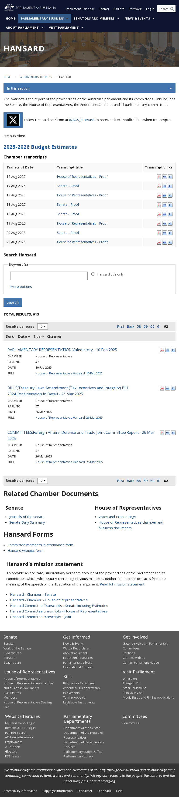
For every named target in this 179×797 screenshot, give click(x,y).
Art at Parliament (134, 688)
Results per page (20, 326)
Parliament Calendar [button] (80, 9)
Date (23, 336)
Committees (130, 723)
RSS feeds (12, 756)
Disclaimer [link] (85, 791)
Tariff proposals (74, 697)
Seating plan (12, 662)
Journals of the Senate (27, 516)
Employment (13, 742)
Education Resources (78, 658)
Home (11, 18)
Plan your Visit (132, 693)
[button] (89, 88)
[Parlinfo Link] (170, 176)
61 (159, 326)
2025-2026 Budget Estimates (40, 146)
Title (37, 336)
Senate (8, 643)
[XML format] (164, 176)
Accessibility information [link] (20, 791)
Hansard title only (110, 274)
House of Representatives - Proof (82, 176)
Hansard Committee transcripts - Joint (40, 616)
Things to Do (131, 683)
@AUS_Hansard (81, 119)
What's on (130, 678)
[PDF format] (159, 176)
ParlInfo (119, 9)
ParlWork (135, 9)
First (120, 326)
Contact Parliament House (141, 662)
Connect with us (134, 658)
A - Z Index (12, 747)
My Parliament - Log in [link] (20, 723)
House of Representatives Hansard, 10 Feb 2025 (69, 373)
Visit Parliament (64, 28)
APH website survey (19, 737)
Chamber (54, 336)
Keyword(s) (18, 264)
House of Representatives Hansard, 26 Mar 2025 (69, 417)
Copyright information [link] (57, 791)
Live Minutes (12, 693)
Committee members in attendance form (40, 544)
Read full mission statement (122, 584)
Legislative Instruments (79, 702)
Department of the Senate (82, 728)
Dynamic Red (12, 653)
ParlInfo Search (16, 732)
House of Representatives (21, 678)
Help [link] (119, 791)
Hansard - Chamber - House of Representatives (49, 600)
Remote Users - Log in (20, 728)
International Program (78, 667)
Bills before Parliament (79, 683)
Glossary (11, 751)
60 (152, 326)
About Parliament (22, 28)
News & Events (137, 18)
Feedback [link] (104, 791)
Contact (104, 9)
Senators (9, 658)
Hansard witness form (25, 550)
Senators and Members (94, 18)
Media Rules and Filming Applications (148, 697)
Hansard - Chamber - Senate (33, 594)
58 (139, 326)
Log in (150, 9)
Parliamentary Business (42, 18)
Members (10, 697)
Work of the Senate (17, 648)
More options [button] (21, 286)
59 (146, 326)
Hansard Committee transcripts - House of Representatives (58, 611)
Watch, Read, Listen (76, 648)
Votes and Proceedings (117, 516)
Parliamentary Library (77, 662)
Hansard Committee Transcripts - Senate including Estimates (59, 605)
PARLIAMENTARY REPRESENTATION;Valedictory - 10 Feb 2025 (62, 349)
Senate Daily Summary (27, 522)
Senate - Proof (68, 186)
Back (130, 326)
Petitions (129, 653)
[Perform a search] (172, 8)
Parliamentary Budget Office (83, 752)
